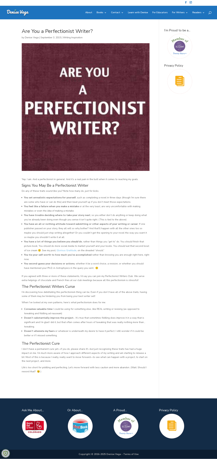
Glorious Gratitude (66, 250)
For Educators (160, 12)
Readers (196, 12)
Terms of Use (131, 454)
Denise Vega (32, 37)
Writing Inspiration (73, 37)
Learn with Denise (138, 12)
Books (100, 12)
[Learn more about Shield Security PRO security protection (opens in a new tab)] (5, 453)
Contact (115, 12)
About (88, 12)
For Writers (178, 12)
